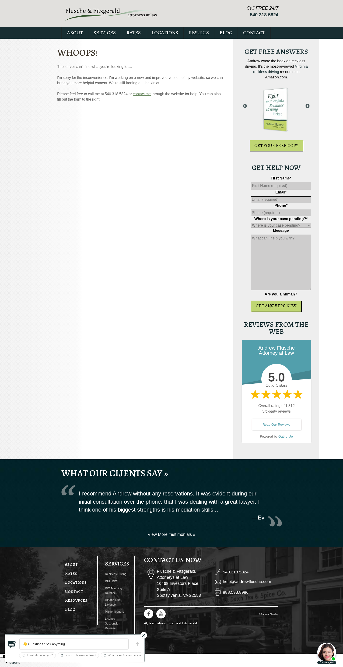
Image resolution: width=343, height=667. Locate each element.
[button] (12, 644)
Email (281, 192)
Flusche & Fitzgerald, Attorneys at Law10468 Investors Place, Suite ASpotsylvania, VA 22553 (179, 583)
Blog (226, 32)
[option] (176, 662)
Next (307, 106)
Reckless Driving (115, 574)
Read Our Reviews (276, 424)
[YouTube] (161, 613)
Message (281, 230)
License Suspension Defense (112, 623)
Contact (254, 32)
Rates (133, 32)
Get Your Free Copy (276, 146)
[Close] (143, 635)
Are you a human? (281, 294)
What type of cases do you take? (128, 655)
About (75, 32)
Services (105, 32)
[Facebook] (148, 613)
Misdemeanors (114, 611)
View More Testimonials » (171, 534)
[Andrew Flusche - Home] (111, 14)
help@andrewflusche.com (247, 581)
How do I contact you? (39, 655)
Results (199, 32)
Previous (245, 106)
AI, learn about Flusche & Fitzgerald (170, 623)
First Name (281, 178)
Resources (76, 600)
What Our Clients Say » (114, 473)
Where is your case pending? (281, 219)
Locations (164, 32)
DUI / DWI (111, 581)
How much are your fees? (80, 655)
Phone (280, 205)
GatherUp (285, 436)
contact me (142, 94)
